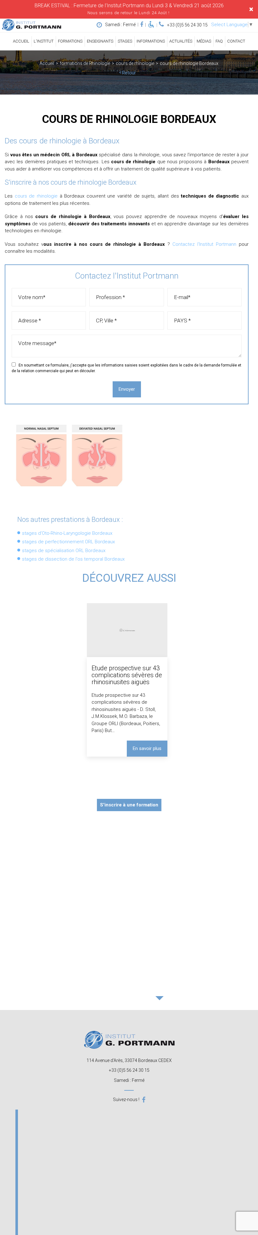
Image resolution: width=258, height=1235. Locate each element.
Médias (204, 41)
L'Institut (43, 41)
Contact (236, 41)
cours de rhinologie (36, 196)
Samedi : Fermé (120, 24)
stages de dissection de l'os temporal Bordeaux (73, 559)
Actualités (180, 41)
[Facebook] (141, 24)
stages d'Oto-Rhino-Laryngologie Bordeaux (67, 533)
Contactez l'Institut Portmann (204, 244)
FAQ (219, 41)
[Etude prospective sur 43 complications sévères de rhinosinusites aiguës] (127, 679)
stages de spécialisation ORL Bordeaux (63, 550)
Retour (129, 73)
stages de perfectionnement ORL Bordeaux (68, 542)
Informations (151, 41)
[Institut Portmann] (31, 25)
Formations (70, 41)
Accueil (21, 41)
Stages (125, 41)
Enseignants (100, 41)
